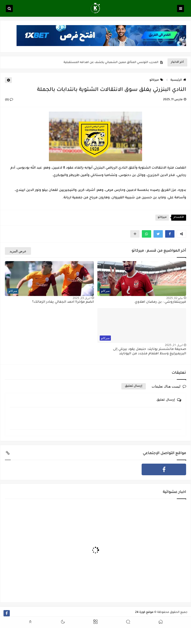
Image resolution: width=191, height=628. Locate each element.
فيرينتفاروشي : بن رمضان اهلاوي (160, 302)
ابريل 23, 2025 (81, 298)
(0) (7, 100)
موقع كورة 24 (144, 612)
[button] (169, 234)
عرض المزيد (18, 251)
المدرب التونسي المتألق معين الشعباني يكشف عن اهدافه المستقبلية (111, 62)
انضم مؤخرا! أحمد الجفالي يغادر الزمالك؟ (63, 302)
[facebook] (164, 469)
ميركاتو (154, 80)
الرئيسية (176, 80)
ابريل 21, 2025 (174, 345)
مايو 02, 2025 (174, 298)
